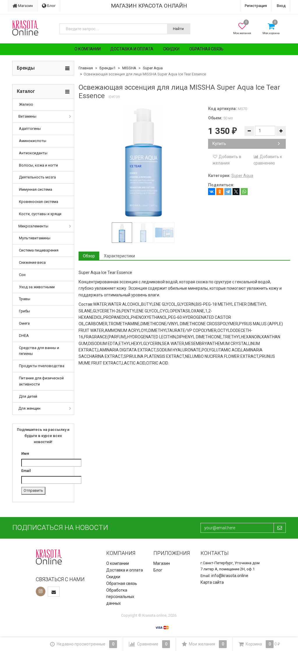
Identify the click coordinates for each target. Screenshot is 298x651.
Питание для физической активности (41, 381)
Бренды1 (108, 68)
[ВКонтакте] (211, 191)
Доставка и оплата (131, 49)
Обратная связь (206, 49)
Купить (219, 143)
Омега (24, 323)
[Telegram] (227, 191)
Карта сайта (212, 582)
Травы (24, 299)
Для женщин (29, 408)
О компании (87, 49)
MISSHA (129, 68)
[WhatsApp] (244, 191)
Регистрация (256, 5)
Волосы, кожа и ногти (38, 165)
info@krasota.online (229, 575)
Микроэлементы (33, 226)
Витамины (27, 116)
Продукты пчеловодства (41, 366)
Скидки (171, 49)
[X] (236, 191)
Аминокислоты (32, 141)
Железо (26, 104)
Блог (51, 5)
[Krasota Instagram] (40, 591)
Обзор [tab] (89, 256)
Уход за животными (37, 287)
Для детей (28, 396)
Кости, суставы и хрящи (40, 214)
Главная (86, 68)
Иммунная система (35, 189)
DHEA (24, 335)
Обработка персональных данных (120, 597)
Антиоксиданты (33, 153)
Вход (281, 5)
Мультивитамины (34, 238)
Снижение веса (32, 262)
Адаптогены (30, 128)
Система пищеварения (38, 250)
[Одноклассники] (219, 191)
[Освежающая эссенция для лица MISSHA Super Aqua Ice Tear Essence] (143, 161)
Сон (22, 275)
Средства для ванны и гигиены (39, 351)
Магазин (25, 5)
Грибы (24, 311)
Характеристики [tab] (119, 256)
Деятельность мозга (37, 177)
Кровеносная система (38, 201)
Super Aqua (153, 68)
